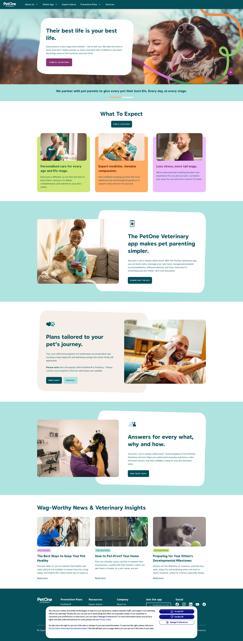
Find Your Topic (138, 474)
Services (110, 4)
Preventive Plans (89, 4)
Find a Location (121, 124)
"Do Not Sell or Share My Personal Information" (68, 628)
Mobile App (48, 4)
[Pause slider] (230, 72)
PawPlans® (54, 380)
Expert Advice (69, 4)
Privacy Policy (105, 619)
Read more (42, 578)
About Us (29, 4)
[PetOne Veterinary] (9, 4)
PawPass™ (71, 380)
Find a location (59, 62)
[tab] (115, 97)
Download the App (140, 280)
